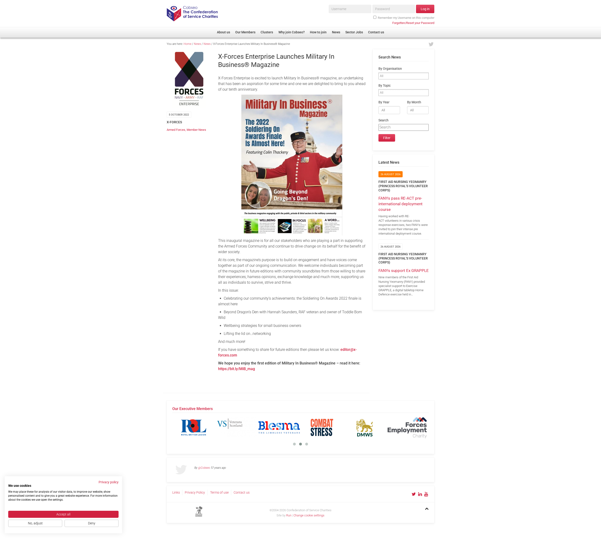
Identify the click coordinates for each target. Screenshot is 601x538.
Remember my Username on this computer (406, 17)
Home (187, 44)
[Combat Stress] (322, 427)
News (197, 44)
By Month (414, 102)
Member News (196, 130)
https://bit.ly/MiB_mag (236, 369)
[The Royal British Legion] (193, 427)
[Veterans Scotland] (236, 427)
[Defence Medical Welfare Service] (364, 427)
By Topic (384, 86)
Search (383, 120)
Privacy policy (109, 482)
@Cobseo (204, 467)
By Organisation (390, 69)
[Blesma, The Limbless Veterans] (279, 427)
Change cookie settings (308, 515)
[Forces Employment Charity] (407, 427)
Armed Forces (176, 130)
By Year (383, 102)
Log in (425, 9)
